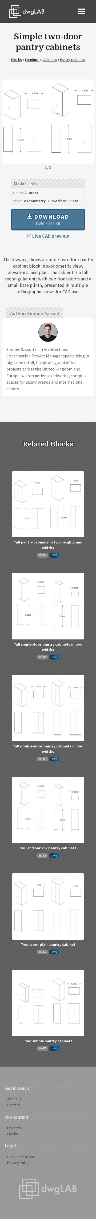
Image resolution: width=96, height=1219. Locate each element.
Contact (13, 1104)
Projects (14, 1127)
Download (51, 219)
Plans (74, 200)
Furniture (32, 59)
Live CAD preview (50, 236)
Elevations (57, 200)
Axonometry (35, 200)
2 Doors (31, 192)
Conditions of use (21, 1156)
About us (14, 1098)
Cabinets (50, 59)
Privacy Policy (18, 1162)
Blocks (16, 59)
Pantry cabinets (72, 59)
